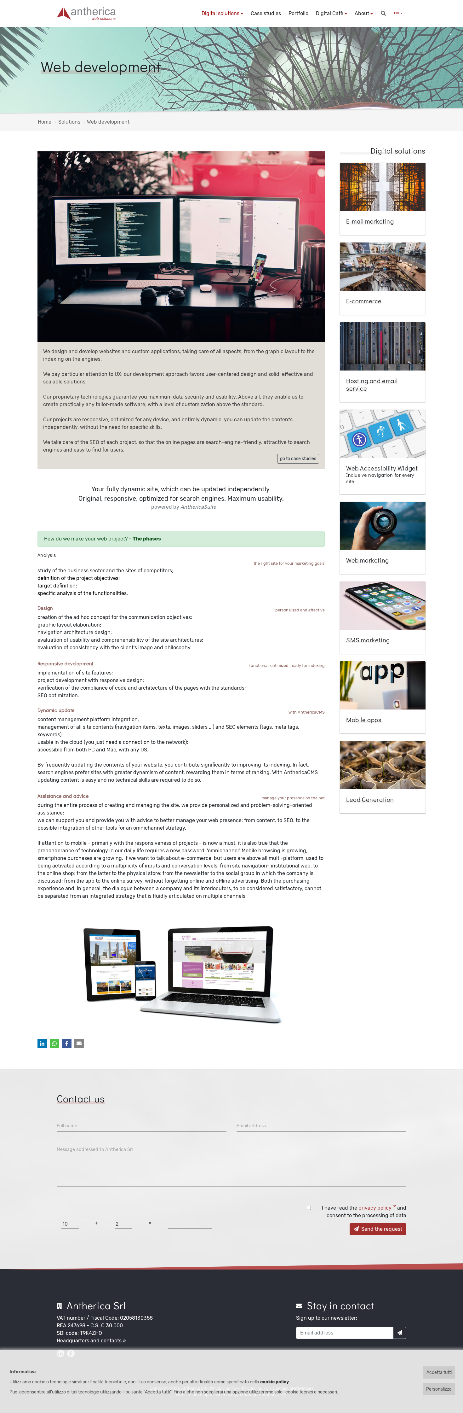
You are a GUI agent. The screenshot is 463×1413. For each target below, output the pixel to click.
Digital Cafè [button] (329, 13)
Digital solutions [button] (220, 13)
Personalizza (439, 1389)
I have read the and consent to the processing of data (364, 1211)
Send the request (381, 1229)
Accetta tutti (439, 1372)
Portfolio (298, 13)
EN (396, 13)
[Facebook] (66, 1043)
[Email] (79, 1043)
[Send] (399, 1333)
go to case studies (298, 458)
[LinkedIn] (42, 1043)
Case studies (266, 13)
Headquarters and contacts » (91, 1341)
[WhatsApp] (54, 1043)
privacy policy (375, 1208)
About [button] (362, 13)
